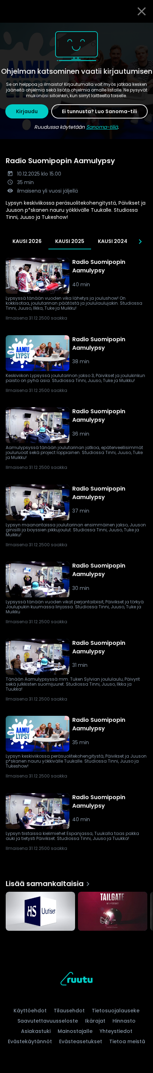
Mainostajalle (75, 1031)
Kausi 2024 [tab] (112, 241)
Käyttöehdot (30, 1010)
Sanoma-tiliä (102, 127)
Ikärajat (95, 1020)
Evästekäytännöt (30, 1041)
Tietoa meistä (127, 1041)
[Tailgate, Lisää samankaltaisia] (112, 912)
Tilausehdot (69, 1010)
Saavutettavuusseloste (47, 1020)
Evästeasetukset (80, 1041)
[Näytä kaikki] (76, 909)
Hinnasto (124, 1020)
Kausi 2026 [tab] (27, 241)
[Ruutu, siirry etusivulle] (76, 980)
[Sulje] (141, 11)
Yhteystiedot (116, 1031)
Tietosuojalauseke (115, 1010)
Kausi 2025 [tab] (69, 241)
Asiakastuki (36, 1031)
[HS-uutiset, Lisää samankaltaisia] (40, 912)
